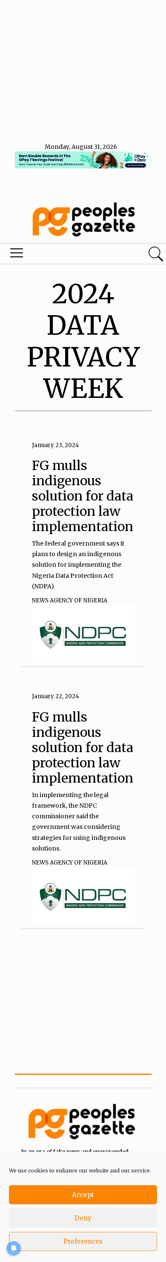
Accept (83, 1195)
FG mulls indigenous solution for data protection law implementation (82, 495)
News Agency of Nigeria (69, 600)
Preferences (83, 1241)
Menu (56, 254)
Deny (83, 1218)
